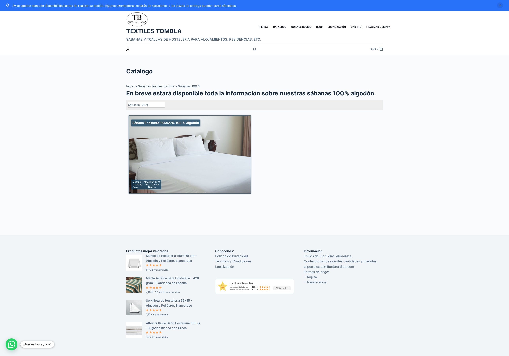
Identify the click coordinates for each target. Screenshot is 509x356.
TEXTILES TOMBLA (154, 31)
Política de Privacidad (231, 256)
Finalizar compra (378, 26)
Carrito (356, 26)
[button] (11, 344)
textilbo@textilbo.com (337, 267)
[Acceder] (127, 49)
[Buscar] (254, 49)
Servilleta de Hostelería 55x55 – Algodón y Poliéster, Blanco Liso (169, 303)
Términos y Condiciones (233, 261)
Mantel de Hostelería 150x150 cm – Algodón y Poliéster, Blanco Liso (171, 258)
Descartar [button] (500, 5)
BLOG (319, 26)
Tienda (263, 26)
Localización (337, 26)
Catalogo (279, 26)
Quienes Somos (301, 26)
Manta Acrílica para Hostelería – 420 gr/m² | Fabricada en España (172, 280)
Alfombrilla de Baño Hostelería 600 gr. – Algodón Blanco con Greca (173, 325)
